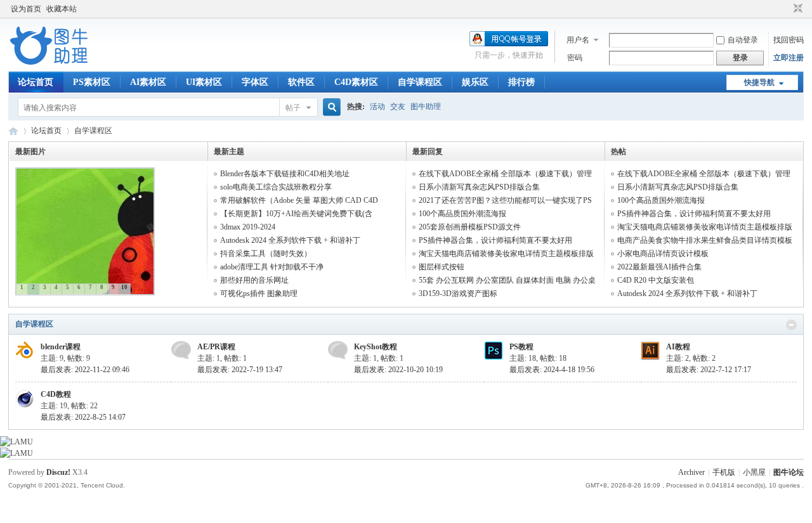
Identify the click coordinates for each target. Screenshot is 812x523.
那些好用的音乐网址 (254, 280)
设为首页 (26, 8)
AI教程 (678, 346)
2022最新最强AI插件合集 (659, 266)
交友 (397, 106)
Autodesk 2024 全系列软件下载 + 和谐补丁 (290, 240)
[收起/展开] (791, 325)
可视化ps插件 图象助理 (259, 293)
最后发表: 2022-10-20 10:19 (398, 369)
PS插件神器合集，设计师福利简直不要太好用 (495, 240)
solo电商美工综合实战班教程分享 (276, 187)
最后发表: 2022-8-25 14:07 (83, 417)
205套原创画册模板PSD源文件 (470, 227)
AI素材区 (148, 82)
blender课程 (61, 346)
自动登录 (743, 40)
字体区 (255, 82)
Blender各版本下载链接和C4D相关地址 (285, 173)
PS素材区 (91, 82)
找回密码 (788, 40)
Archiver (691, 472)
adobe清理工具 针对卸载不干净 (272, 266)
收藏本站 (61, 8)
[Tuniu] (49, 64)
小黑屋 (754, 472)
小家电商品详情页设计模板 (663, 253)
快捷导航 (759, 82)
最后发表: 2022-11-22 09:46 (85, 369)
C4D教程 (56, 394)
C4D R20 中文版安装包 (655, 280)
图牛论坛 (788, 472)
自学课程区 (420, 82)
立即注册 (788, 57)
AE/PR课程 (216, 346)
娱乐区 (475, 82)
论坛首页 (35, 82)
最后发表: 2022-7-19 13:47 (239, 369)
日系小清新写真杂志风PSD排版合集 (479, 187)
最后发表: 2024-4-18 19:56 (551, 369)
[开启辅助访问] (786, 9)
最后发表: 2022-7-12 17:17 (708, 369)
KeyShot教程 (375, 346)
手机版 (723, 472)
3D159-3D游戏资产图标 (458, 293)
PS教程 (521, 346)
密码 (574, 57)
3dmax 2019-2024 (247, 227)
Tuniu (13, 131)
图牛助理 (425, 106)
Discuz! (58, 472)
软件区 (301, 82)
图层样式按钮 (441, 266)
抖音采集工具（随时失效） (265, 253)
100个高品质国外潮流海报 (462, 213)
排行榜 (521, 82)
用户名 (577, 40)
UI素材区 (204, 82)
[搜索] (330, 107)
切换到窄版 (796, 9)
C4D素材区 (356, 82)
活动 (377, 106)
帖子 (293, 107)
